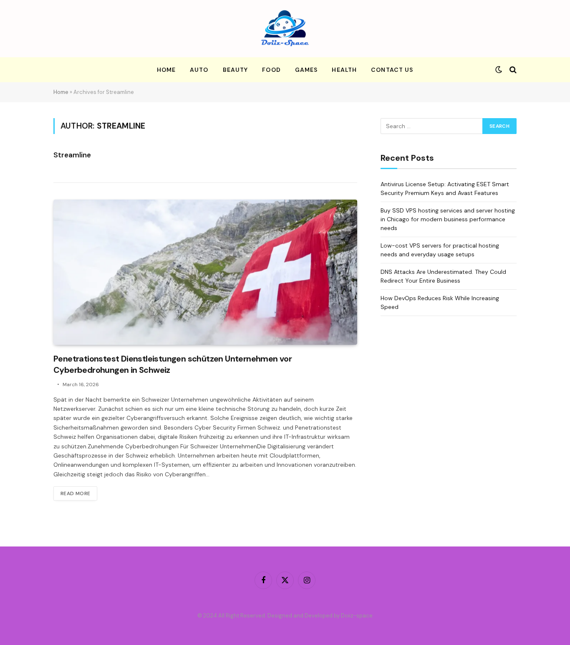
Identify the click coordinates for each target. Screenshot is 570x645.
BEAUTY (235, 69)
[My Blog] (285, 28)
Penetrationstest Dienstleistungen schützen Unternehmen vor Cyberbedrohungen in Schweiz (172, 364)
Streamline (72, 155)
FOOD (271, 69)
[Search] (512, 70)
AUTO (199, 69)
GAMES (306, 69)
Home (166, 69)
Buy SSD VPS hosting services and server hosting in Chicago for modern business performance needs (448, 219)
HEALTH (344, 69)
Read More (75, 493)
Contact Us (392, 69)
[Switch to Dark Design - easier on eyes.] (498, 69)
